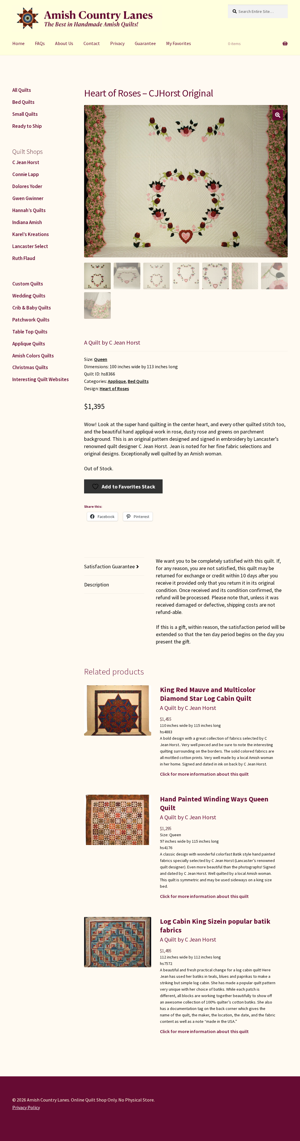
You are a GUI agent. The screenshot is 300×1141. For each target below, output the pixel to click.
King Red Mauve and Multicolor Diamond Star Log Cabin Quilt (207, 694)
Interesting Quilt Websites (40, 379)
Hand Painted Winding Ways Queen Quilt (214, 803)
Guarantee (145, 43)
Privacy (117, 43)
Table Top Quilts (29, 331)
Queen (100, 359)
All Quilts (21, 90)
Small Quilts (25, 114)
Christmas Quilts (30, 367)
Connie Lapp (25, 174)
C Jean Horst (25, 162)
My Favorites (178, 43)
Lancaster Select (30, 246)
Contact (91, 43)
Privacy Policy (26, 1107)
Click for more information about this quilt (204, 774)
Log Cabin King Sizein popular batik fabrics (215, 926)
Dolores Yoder (27, 186)
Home (18, 43)
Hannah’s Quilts (29, 210)
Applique (117, 381)
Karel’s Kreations (30, 234)
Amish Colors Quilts (33, 355)
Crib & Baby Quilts (31, 307)
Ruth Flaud (23, 258)
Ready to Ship (27, 126)
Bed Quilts (138, 381)
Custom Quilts (27, 283)
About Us (64, 43)
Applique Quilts (28, 343)
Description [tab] (96, 584)
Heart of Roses (114, 388)
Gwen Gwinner (27, 198)
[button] (277, 115)
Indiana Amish (27, 222)
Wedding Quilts (28, 295)
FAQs (40, 43)
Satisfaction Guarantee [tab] (109, 566)
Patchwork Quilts (31, 319)
